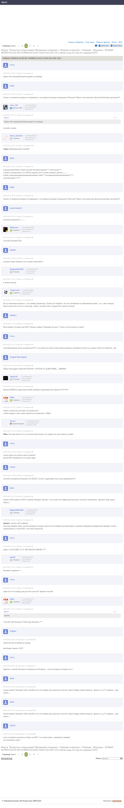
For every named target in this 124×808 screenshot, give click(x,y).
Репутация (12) (30, 137)
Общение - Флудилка (92, 50)
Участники (89, 42)
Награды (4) (29, 109)
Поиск (114, 42)
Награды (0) (30, 273)
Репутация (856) (30, 107)
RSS (120, 42)
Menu (4, 2)
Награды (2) (26, 231)
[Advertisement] (61, 24)
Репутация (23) (27, 292)
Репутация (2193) (32, 423)
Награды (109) (31, 425)
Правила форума (103, 42)
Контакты (107, 801)
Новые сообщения (76, 42)
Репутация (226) (27, 229)
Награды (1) (29, 139)
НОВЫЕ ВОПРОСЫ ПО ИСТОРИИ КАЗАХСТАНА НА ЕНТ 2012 (57, 51)
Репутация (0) (31, 271)
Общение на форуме (70, 50)
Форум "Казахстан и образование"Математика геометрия (29, 50)
